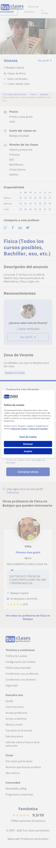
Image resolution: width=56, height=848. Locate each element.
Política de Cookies (19, 428)
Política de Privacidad (38, 428)
